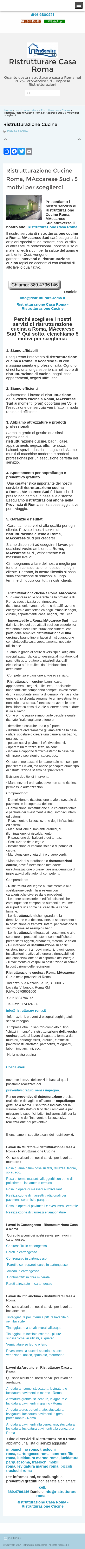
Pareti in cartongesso (21, 1252)
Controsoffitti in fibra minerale (28, 1277)
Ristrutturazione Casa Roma (52, 227)
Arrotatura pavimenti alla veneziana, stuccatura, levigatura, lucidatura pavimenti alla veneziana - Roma (41, 1429)
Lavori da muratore (26, 110)
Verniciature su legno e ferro (26, 1344)
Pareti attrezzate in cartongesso (29, 1283)
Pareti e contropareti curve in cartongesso (37, 1264)
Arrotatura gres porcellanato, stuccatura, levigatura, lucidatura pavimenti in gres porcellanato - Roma (35, 1414)
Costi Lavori (15, 1067)
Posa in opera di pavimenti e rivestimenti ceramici (42, 1206)
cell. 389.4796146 (27, 1489)
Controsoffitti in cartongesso (26, 1246)
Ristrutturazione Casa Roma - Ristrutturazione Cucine (42, 306)
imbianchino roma (22, 1449)
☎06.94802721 (42, 14)
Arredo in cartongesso (23, 1271)
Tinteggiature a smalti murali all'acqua (33, 1327)
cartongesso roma (33, 1454)
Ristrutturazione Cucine (55, 110)
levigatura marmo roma (37, 1466)
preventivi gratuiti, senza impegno (32, 1090)
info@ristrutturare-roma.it (42, 298)
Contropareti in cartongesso (26, 1258)
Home (8, 110)
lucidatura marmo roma (38, 1458)
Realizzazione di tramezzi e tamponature (36, 1212)
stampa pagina (17, 131)
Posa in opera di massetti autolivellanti (34, 1189)
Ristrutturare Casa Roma (42, 65)
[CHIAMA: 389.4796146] (36, 292)
